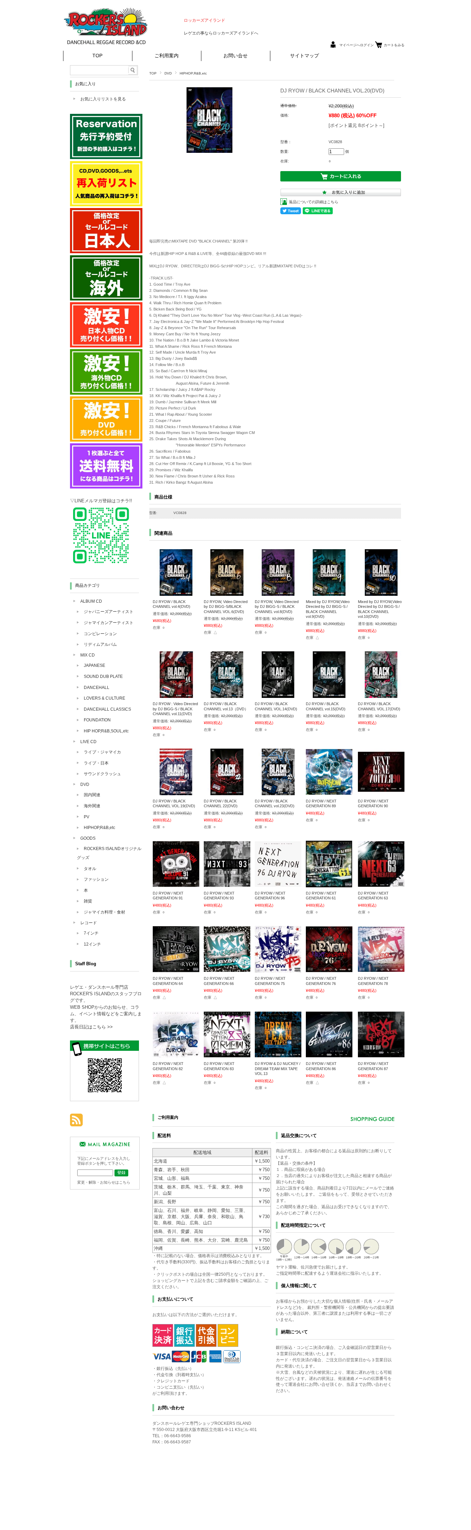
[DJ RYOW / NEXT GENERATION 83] (227, 1054)
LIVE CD (88, 741)
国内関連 (92, 794)
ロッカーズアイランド (204, 20)
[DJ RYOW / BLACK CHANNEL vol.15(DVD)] (329, 694)
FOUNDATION (97, 720)
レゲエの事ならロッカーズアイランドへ (221, 33)
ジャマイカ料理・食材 (104, 912)
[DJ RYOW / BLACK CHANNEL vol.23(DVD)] (278, 792)
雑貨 (88, 901)
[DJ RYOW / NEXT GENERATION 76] (329, 969)
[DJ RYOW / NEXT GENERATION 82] (176, 1054)
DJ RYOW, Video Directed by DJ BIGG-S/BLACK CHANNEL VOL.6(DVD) (226, 607)
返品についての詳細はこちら (313, 202)
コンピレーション (100, 633)
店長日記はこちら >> (91, 1026)
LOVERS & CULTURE (104, 698)
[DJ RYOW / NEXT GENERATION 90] (381, 792)
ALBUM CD (91, 601)
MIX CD (87, 655)
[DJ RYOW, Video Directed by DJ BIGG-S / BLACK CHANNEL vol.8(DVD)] (278, 592)
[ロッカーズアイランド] (106, 46)
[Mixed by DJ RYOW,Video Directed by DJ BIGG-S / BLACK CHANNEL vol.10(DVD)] (381, 592)
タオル (90, 868)
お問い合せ (235, 55)
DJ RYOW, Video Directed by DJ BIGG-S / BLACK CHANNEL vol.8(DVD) (277, 607)
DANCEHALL (96, 687)
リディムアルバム (100, 644)
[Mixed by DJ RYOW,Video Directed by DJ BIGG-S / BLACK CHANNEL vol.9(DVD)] (329, 592)
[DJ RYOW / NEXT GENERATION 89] (329, 792)
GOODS (88, 838)
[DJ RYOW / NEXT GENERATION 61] (329, 884)
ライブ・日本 (96, 763)
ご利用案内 (166, 55)
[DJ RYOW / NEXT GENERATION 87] (381, 1054)
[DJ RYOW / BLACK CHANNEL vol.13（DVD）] (227, 694)
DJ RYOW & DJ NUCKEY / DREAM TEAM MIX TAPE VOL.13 (277, 1069)
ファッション (96, 879)
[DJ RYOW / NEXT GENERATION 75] (278, 969)
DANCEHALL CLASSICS (107, 709)
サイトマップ (304, 55)
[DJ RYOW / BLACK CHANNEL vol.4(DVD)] (176, 592)
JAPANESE (94, 665)
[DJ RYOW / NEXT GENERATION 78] (381, 969)
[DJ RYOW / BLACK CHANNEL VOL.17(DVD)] (381, 694)
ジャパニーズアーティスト (108, 611)
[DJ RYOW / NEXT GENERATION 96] (278, 884)
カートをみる (394, 45)
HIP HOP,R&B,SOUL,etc (106, 731)
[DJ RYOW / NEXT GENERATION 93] (227, 884)
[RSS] (76, 1123)
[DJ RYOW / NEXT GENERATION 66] (227, 969)
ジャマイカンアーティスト (108, 622)
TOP (97, 55)
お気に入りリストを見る (103, 99)
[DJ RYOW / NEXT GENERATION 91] (176, 884)
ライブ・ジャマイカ (102, 752)
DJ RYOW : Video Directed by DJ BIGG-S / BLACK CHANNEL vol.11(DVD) (175, 709)
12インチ (92, 944)
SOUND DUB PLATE (103, 676)
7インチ (91, 933)
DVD (168, 73)
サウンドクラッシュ (102, 773)
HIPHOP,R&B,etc (193, 73)
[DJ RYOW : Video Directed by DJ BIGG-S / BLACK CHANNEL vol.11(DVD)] (176, 694)
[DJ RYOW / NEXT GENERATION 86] (329, 1054)
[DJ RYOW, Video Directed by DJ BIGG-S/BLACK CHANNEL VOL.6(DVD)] (227, 592)
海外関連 (92, 805)
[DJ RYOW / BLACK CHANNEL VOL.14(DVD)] (278, 694)
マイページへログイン (356, 45)
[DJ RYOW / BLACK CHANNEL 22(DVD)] (227, 792)
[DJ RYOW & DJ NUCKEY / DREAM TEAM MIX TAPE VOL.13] (278, 1054)
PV (86, 817)
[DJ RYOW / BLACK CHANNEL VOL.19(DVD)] (176, 792)
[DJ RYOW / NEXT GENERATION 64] (176, 969)
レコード (88, 922)
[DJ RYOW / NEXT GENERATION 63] (381, 884)
